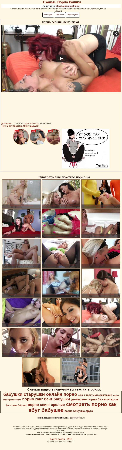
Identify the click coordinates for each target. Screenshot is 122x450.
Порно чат (60, 15)
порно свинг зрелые (46, 405)
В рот (9, 126)
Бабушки (34, 126)
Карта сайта (57, 439)
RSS (69, 439)
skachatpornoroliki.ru (67, 6)
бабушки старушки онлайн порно (40, 394)
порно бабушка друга (78, 410)
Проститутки (73, 15)
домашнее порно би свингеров (94, 399)
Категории (48, 15)
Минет (26, 126)
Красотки (17, 126)
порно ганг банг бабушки (46, 399)
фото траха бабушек (16, 405)
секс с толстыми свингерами (95, 395)
